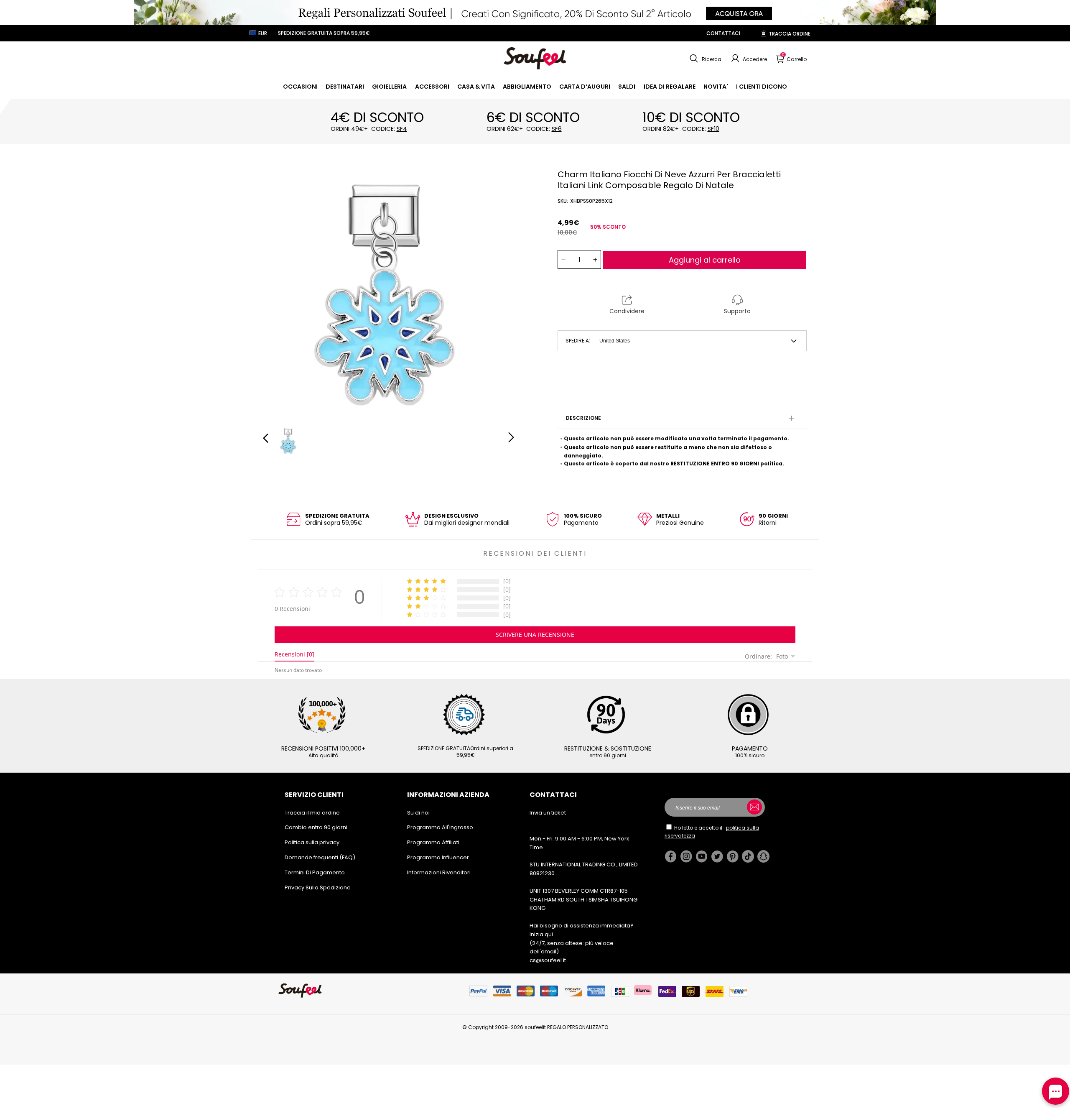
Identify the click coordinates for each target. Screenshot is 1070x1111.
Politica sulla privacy (312, 842)
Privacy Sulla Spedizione (318, 887)
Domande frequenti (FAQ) (320, 857)
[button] (704, 58)
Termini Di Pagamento (315, 872)
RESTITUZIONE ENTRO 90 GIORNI (714, 463)
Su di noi (418, 813)
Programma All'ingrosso (440, 827)
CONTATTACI (723, 33)
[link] (300, 86)
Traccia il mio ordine (312, 813)
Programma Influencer (438, 857)
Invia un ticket (548, 813)
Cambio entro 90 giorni (316, 827)
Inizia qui (541, 934)
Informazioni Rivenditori (439, 872)
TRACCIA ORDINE (789, 33)
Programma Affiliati (433, 842)
